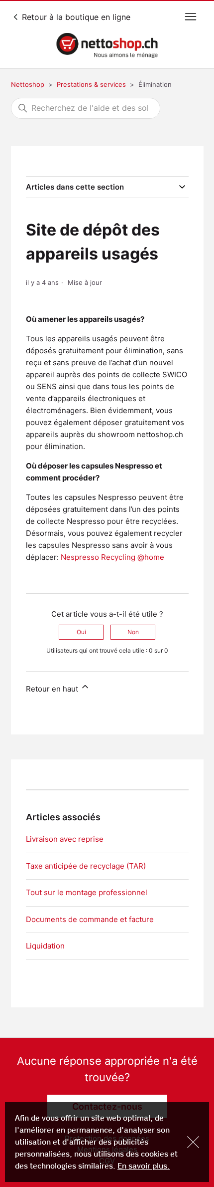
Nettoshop (27, 84)
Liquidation (45, 945)
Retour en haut (53, 689)
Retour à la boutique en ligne (74, 17)
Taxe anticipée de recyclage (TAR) (86, 866)
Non (133, 632)
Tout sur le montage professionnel (86, 892)
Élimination (155, 84)
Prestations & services (91, 84)
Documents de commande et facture (90, 919)
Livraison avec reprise (65, 839)
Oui (81, 632)
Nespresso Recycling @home (112, 557)
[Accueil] (107, 45)
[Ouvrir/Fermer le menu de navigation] (191, 16)
